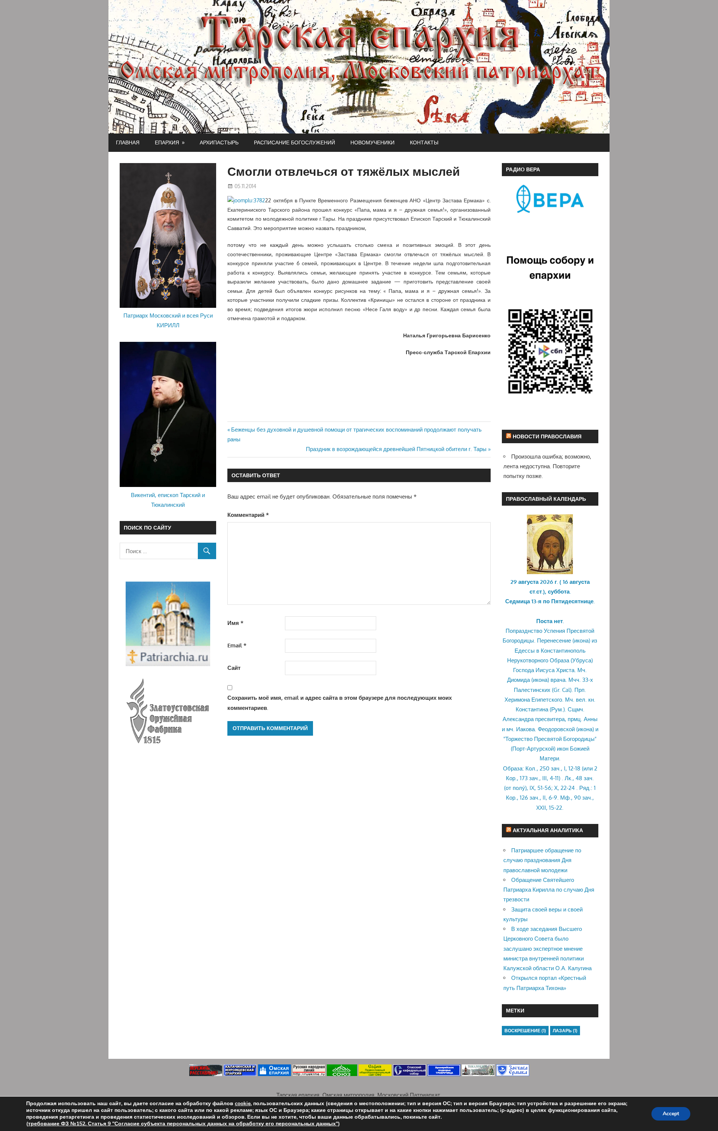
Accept (671, 1113)
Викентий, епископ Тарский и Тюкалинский (168, 499)
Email (236, 645)
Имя (235, 622)
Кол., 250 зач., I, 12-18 (552, 768)
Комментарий (248, 514)
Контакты (424, 142)
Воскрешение (525, 1030)
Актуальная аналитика (548, 830)
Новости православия (547, 436)
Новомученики (372, 142)
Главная (127, 142)
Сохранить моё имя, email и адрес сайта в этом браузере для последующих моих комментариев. (339, 702)
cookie (243, 1103)
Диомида (518, 679)
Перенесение (554, 640)
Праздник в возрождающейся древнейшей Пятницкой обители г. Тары (396, 449)
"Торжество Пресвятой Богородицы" (549, 738)
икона (581, 640)
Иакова (525, 729)
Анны (591, 719)
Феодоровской (556, 729)
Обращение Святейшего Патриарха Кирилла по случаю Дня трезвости (548, 889)
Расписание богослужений (294, 142)
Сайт (233, 667)
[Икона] (550, 572)
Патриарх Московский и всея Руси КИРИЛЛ (168, 320)
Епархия (167, 142)
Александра (518, 719)
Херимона (517, 699)
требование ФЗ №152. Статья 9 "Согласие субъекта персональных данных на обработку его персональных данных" (183, 1123)
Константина (532, 709)
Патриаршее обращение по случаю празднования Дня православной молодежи (542, 860)
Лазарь (565, 1030)
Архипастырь (219, 142)
